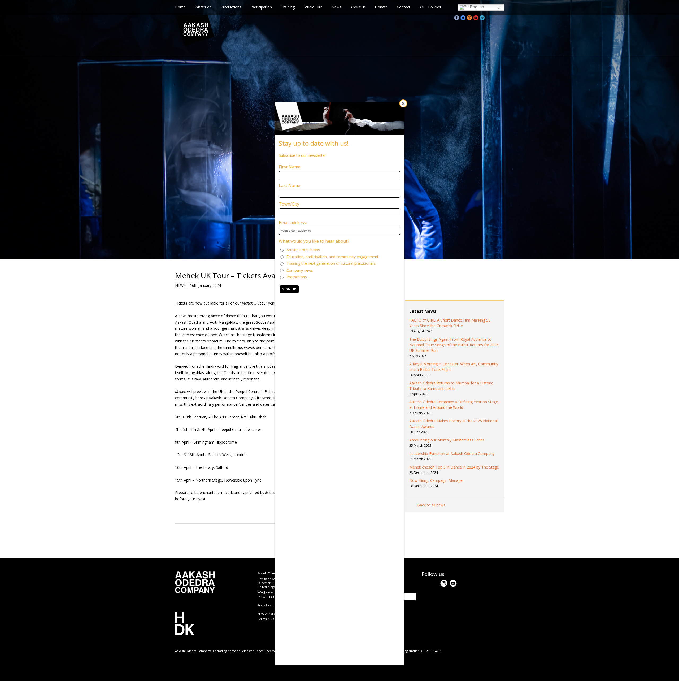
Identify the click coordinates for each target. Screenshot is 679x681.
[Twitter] (463, 17)
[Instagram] (469, 17)
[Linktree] (501, 17)
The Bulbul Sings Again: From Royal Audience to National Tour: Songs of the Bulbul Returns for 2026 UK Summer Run (454, 345)
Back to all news (431, 505)
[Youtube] (475, 17)
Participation (261, 7)
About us (358, 7)
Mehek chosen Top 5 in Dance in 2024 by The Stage (454, 467)
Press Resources (269, 605)
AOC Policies (430, 7)
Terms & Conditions (271, 619)
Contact (403, 7)
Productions (231, 7)
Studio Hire (313, 7)
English (476, 7)
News (336, 7)
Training (288, 7)
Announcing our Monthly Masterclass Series (447, 440)
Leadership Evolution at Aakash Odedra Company (451, 453)
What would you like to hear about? (314, 241)
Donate (381, 7)
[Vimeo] (482, 17)
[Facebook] (456, 17)
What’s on (203, 7)
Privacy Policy (267, 613)
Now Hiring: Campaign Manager (436, 480)
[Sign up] (495, 17)
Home (180, 7)
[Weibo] (488, 17)
